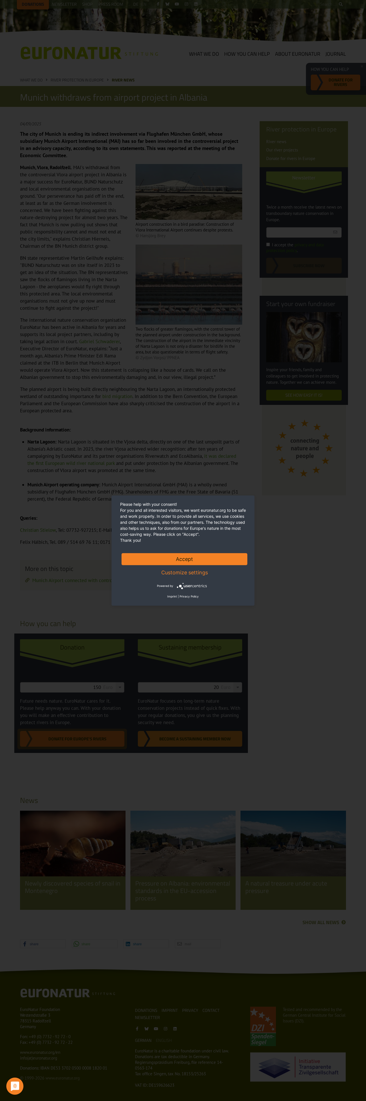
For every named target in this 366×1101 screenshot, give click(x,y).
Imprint (172, 596)
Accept (184, 559)
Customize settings (184, 572)
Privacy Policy (189, 596)
